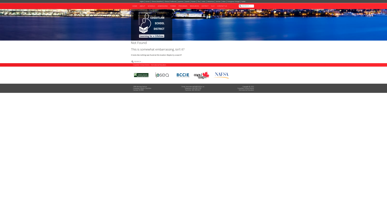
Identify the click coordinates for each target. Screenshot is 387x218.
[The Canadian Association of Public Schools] (202, 75)
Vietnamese (210, 1)
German (218, 1)
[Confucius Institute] (141, 75)
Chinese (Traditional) (170, 1)
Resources (194, 6)
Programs (182, 6)
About (142, 6)
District (205, 6)
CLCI (213, 6)
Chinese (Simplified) (157, 1)
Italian (224, 1)
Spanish (187, 1)
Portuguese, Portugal (233, 1)
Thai (199, 1)
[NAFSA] (221, 75)
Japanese (180, 1)
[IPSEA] (162, 75)
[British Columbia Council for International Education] (183, 75)
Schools (151, 6)
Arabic (203, 1)
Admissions (163, 6)
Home (134, 6)
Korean (148, 1)
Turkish (243, 1)
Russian (193, 1)
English (142, 1)
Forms (173, 6)
